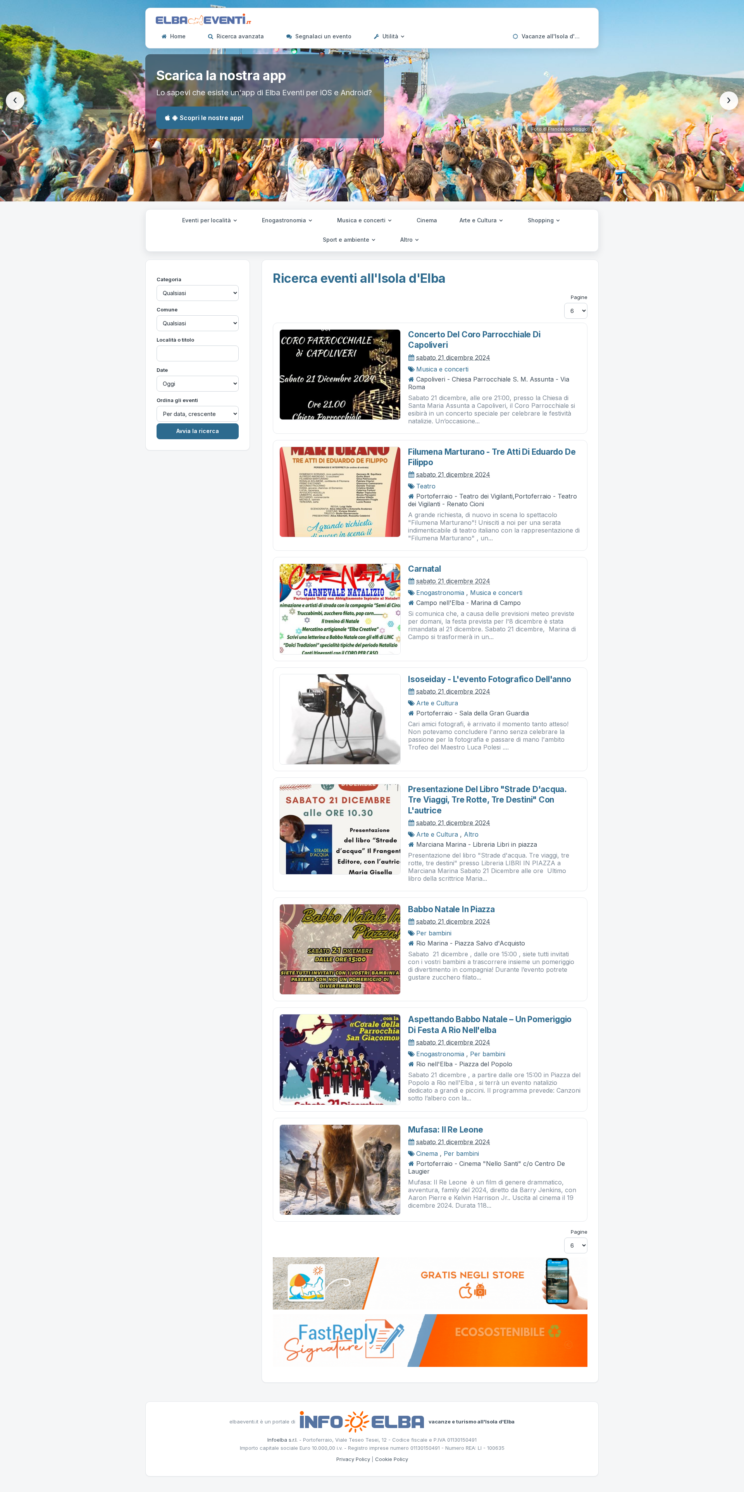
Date (162, 370)
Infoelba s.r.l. (282, 1440)
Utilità (390, 36)
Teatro (426, 486)
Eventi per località (207, 220)
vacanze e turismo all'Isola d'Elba (472, 1421)
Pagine (579, 297)
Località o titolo (175, 340)
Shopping (541, 220)
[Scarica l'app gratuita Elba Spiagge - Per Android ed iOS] (430, 1283)
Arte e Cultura (479, 220)
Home (177, 36)
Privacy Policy (353, 1459)
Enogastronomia (285, 220)
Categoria (169, 279)
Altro (407, 239)
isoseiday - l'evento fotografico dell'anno (489, 679)
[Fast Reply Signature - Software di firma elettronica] (430, 1340)
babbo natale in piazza (451, 909)
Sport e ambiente (347, 239)
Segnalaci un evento (322, 36)
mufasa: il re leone (445, 1129)
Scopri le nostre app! (211, 118)
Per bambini (433, 933)
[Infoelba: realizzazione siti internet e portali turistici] (362, 1421)
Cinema (427, 220)
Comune (167, 309)
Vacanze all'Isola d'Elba (553, 36)
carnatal (424, 569)
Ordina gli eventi (177, 400)
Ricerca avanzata (239, 36)
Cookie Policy (391, 1459)
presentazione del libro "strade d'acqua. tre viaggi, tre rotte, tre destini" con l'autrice (487, 799)
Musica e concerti (362, 220)
